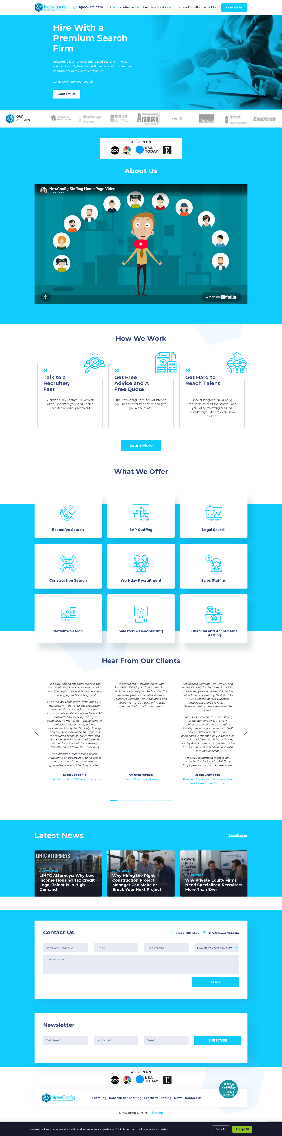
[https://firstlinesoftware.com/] (117, 118)
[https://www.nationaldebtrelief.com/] (58, 118)
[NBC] (127, 150)
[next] (245, 732)
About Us (210, 7)
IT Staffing (98, 1098)
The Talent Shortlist (188, 7)
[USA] (147, 150)
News (178, 1098)
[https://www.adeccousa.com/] (204, 118)
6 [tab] (152, 800)
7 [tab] (160, 800)
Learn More (141, 445)
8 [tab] (168, 800)
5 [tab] (145, 800)
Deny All (220, 1129)
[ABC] (115, 150)
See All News (237, 835)
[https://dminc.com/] (175, 118)
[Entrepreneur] (167, 150)
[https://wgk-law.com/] (88, 118)
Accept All (242, 1129)
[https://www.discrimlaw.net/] (233, 118)
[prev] (36, 732)
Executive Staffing (155, 7)
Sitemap (156, 1113)
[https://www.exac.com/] (263, 118)
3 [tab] (129, 800)
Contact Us (234, 7)
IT (110, 7)
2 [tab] (121, 800)
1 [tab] (113, 800)
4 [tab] (137, 800)
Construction (127, 7)
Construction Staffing (125, 1098)
